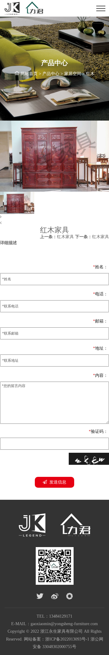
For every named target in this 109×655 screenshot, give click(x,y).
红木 (90, 73)
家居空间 (72, 73)
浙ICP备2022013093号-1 (67, 639)
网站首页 (29, 73)
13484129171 (60, 616)
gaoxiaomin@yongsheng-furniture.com (64, 624)
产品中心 (50, 73)
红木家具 (57, 237)
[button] (54, 217)
